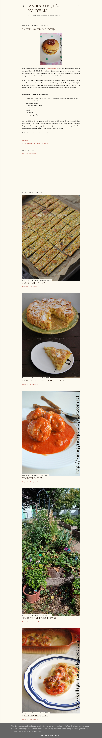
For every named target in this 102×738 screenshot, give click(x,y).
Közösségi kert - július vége (39, 618)
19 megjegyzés (34, 482)
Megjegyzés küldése (29, 153)
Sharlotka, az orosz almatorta (43, 380)
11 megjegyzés (34, 384)
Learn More (47, 735)
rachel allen (40, 143)
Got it (58, 735)
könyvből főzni (31, 143)
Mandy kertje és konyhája (43, 8)
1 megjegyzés (33, 286)
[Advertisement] (51, 173)
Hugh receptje (51, 68)
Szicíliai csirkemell (35, 715)
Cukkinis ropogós (33, 283)
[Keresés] (78, 5)
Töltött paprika (33, 478)
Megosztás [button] (25, 140)
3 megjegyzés (34, 719)
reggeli (46, 143)
